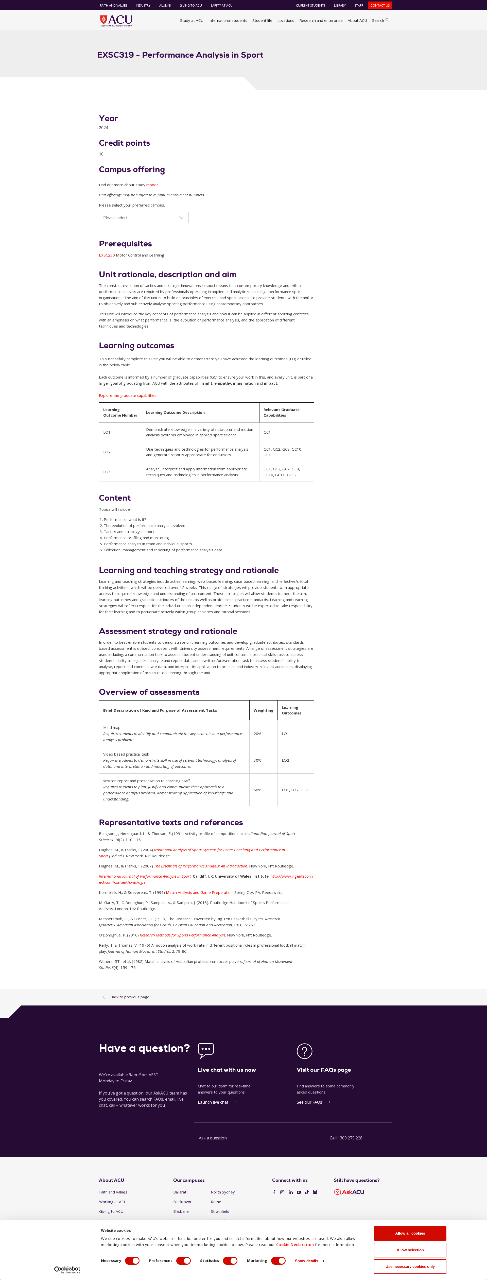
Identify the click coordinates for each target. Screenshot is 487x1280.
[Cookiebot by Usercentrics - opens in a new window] (67, 1270)
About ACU (357, 20)
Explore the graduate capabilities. (128, 395)
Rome (216, 1201)
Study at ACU (191, 20)
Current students (310, 5)
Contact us (380, 5)
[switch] (183, 1261)
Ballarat (179, 1191)
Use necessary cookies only (410, 1266)
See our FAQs (309, 1102)
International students (227, 20)
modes (152, 184)
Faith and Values (113, 5)
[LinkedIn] (291, 1192)
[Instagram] (282, 1192)
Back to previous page (129, 996)
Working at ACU (113, 1201)
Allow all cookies (410, 1233)
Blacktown (182, 1201)
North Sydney (223, 1191)
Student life (262, 20)
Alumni (165, 5)
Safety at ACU (222, 5)
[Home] (116, 21)
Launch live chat (213, 1102)
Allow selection (410, 1250)
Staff (359, 5)
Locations (285, 20)
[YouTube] (299, 1192)
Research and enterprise (321, 20)
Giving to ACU (191, 5)
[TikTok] (307, 1192)
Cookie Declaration (295, 1244)
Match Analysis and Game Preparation (199, 892)
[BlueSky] (315, 1192)
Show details (306, 1261)
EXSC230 (107, 255)
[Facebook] (274, 1192)
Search (378, 20)
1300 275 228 (350, 1138)
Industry (143, 5)
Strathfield (220, 1211)
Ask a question (213, 1138)
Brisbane (181, 1211)
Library (340, 5)
